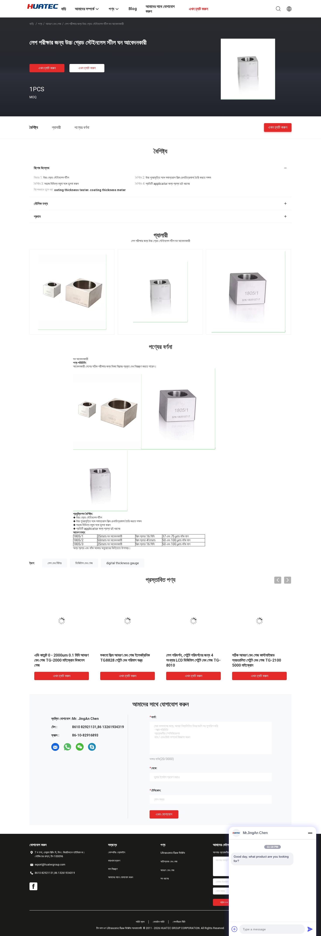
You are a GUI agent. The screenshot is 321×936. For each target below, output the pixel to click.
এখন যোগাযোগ (164, 814)
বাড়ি (31, 24)
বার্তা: (154, 717)
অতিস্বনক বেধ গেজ (168, 861)
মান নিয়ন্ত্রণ (113, 868)
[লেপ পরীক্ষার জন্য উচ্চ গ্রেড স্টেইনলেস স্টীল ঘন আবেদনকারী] (248, 69)
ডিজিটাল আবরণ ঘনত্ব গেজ (183, 655)
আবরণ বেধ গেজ (53, 24)
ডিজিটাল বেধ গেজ (84, 563)
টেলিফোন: (156, 790)
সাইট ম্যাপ (140, 921)
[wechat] (80, 747)
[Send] (310, 929)
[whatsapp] (67, 747)
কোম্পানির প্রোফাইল (116, 852)
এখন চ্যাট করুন (47, 68)
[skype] (92, 747)
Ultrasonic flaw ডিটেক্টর (172, 852)
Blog (133, 8)
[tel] (104, 747)
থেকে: (154, 768)
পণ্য (40, 24)
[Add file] (234, 929)
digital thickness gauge (122, 563)
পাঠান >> (224, 902)
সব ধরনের (164, 878)
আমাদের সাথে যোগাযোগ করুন (120, 877)
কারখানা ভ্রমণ (114, 860)
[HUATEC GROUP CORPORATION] (42, 6)
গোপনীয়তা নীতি (179, 921)
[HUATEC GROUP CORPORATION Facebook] (33, 886)
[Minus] (310, 833)
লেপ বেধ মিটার (55, 563)
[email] (55, 747)
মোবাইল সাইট (158, 921)
